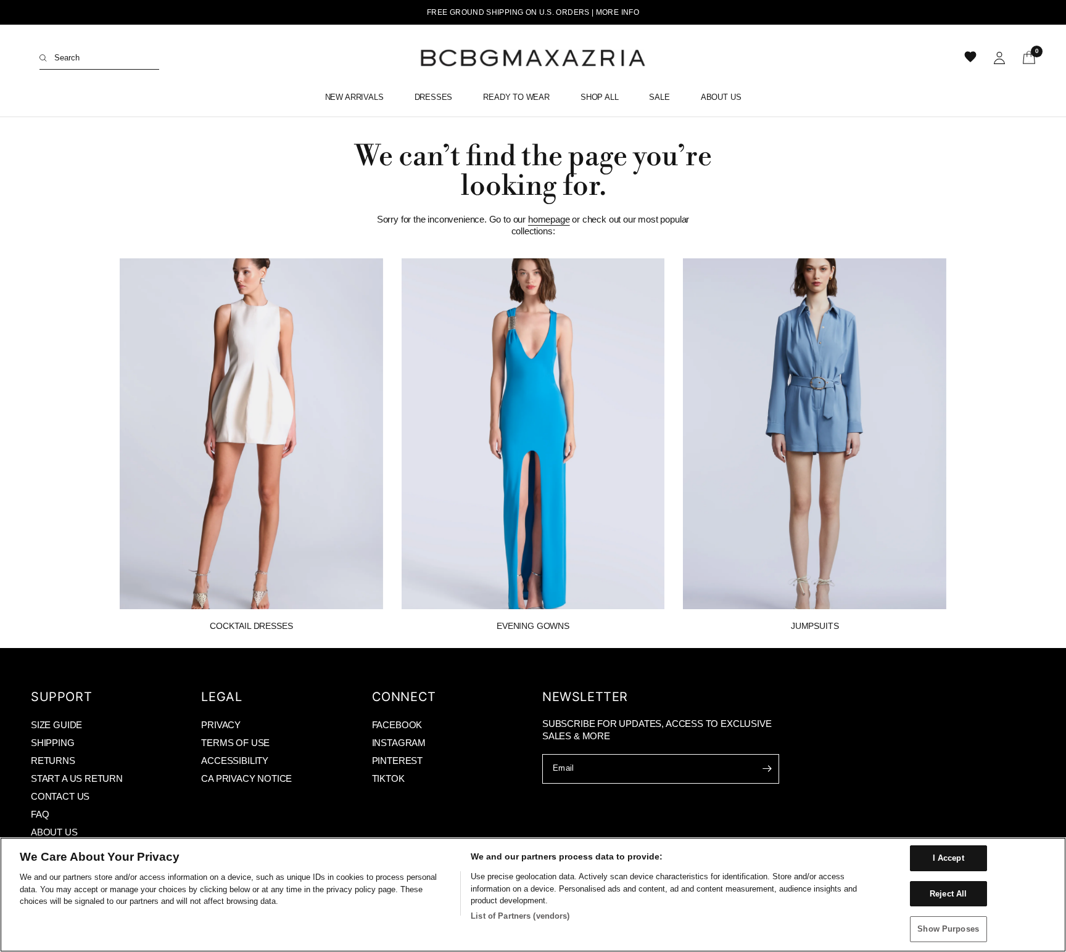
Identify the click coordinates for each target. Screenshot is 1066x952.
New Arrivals (354, 97)
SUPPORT (61, 696)
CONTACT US (60, 796)
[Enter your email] (766, 769)
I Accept (948, 858)
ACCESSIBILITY (234, 760)
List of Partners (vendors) (520, 916)
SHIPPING (53, 742)
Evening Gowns (533, 626)
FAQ (40, 814)
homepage (549, 219)
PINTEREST (397, 760)
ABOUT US (54, 832)
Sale (659, 97)
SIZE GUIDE (56, 725)
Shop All (600, 97)
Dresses (434, 97)
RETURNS (53, 760)
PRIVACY (221, 725)
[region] (533, 894)
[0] (1024, 58)
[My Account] (999, 58)
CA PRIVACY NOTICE (246, 778)
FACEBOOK (397, 725)
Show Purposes (948, 929)
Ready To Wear (516, 97)
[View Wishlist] (972, 58)
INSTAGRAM (399, 742)
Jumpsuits (814, 626)
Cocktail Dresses (251, 626)
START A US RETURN (77, 778)
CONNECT (404, 696)
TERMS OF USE (235, 742)
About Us (721, 97)
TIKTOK (388, 778)
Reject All (948, 893)
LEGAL (221, 696)
